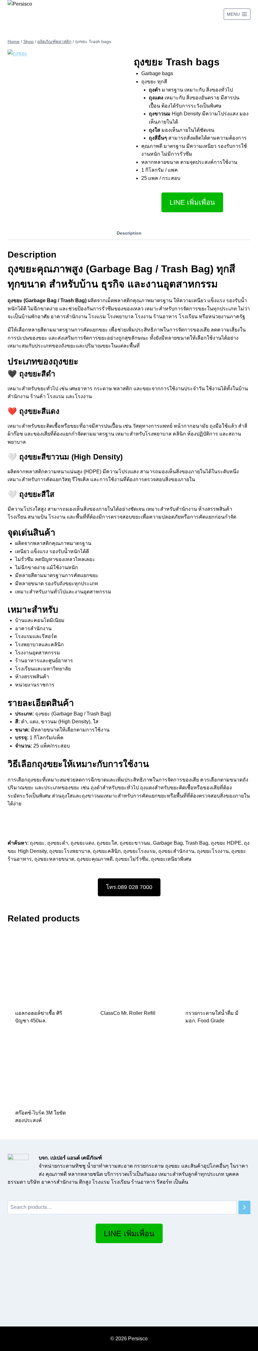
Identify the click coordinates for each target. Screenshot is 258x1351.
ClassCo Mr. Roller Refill (127, 1013)
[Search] (244, 1207)
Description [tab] (129, 233)
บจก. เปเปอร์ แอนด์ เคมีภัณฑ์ (70, 1157)
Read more (113, 1033)
